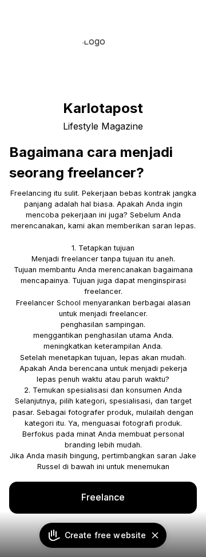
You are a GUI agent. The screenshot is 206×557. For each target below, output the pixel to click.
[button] (155, 535)
